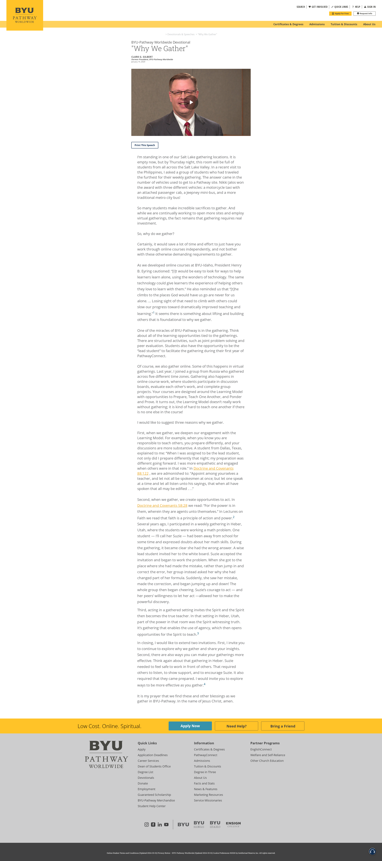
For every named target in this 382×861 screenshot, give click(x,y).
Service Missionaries (208, 800)
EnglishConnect (261, 749)
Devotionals (146, 778)
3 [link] (198, 633)
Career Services (148, 761)
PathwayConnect (205, 755)
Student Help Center (152, 806)
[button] (299, 7)
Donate (143, 783)
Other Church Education (267, 761)
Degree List (145, 772)
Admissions (202, 761)
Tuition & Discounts (207, 766)
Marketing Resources (208, 795)
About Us (200, 778)
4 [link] (204, 684)
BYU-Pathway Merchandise (156, 800)
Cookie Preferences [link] (221, 853)
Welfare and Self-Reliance (267, 755)
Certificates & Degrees (209, 749)
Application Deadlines (153, 755)
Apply (141, 749)
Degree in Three (205, 772)
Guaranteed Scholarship (154, 795)
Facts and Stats (204, 783)
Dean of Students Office (154, 766)
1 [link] (154, 312)
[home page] (25, 15)
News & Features (205, 789)
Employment (146, 789)
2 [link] (233, 517)
